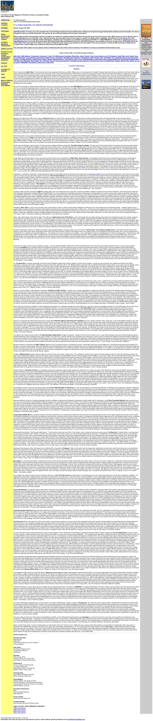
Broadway (4, 44)
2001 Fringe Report (19, 712)
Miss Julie (125, 56)
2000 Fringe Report (19, 711)
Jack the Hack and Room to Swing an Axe (40, 58)
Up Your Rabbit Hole (107, 61)
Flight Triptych (47, 59)
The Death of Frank (71, 59)
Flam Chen (50, 62)
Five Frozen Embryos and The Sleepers (103, 56)
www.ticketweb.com (20, 41)
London (3, 55)
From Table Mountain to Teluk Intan (90, 59)
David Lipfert (27, 25)
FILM (2, 74)
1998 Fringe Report (19, 708)
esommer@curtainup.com (76, 719)
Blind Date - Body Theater (80, 56)
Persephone (33, 62)
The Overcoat (94, 61)
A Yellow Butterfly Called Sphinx (30, 59)
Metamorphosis (58, 59)
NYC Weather (5, 85)
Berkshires (4, 53)
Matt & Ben (17, 56)
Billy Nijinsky (26, 56)
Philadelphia (5, 58)
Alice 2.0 (77, 58)
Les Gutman (19, 25)
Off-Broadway (5, 45)
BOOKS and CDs (6, 48)
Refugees (27, 61)
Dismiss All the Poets (122, 61)
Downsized (35, 56)
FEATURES (5, 31)
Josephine (59, 58)
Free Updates (5, 82)
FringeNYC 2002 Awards (76, 65)
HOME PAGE (5, 20)
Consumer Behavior (62, 61)
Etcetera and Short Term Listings (5, 37)
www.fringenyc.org (129, 39)
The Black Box (68, 58)
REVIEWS (4, 28)
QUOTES (4, 63)
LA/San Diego (5, 56)
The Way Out (18, 61)
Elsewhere (4, 60)
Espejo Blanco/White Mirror (130, 59)
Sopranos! (43, 56)
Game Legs (41, 62)
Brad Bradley (49, 25)
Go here (142, 52)
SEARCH (4, 24)
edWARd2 (24, 62)
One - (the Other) (105, 58)
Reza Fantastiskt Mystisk (111, 59)
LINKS (3, 77)
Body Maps (35, 61)
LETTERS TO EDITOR (5, 70)
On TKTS (4, 66)
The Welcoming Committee (62, 56)
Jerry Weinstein (37, 25)
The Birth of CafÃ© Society (90, 58)
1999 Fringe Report (19, 709)
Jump (50, 56)
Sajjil (119, 56)
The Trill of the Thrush (47, 61)
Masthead (4, 84)
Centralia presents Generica (79, 61)
